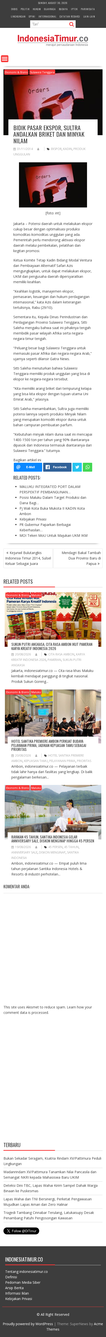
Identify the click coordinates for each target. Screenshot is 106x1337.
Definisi (11, 1277)
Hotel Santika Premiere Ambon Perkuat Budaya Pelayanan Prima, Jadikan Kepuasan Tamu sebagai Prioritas (48, 745)
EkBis (14, 9)
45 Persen (55, 847)
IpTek (74, 9)
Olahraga (50, 9)
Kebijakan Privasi (18, 1298)
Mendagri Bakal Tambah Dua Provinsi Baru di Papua (81, 558)
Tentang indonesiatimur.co (26, 1271)
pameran (54, 660)
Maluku (36, 595)
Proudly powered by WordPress (28, 1323)
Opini (32, 16)
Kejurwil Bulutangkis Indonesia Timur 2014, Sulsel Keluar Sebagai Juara (28, 558)
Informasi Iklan (17, 1293)
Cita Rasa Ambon (61, 654)
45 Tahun (71, 847)
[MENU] (4, 58)
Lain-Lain (89, 16)
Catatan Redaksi (70, 16)
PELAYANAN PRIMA (62, 761)
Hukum (37, 9)
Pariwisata (88, 9)
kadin (67, 149)
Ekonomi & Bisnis (16, 72)
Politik (25, 9)
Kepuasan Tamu (36, 761)
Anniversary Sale (24, 852)
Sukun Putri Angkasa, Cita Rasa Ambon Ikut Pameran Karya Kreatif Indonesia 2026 (51, 646)
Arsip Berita (14, 1287)
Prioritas (84, 761)
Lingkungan (18, 16)
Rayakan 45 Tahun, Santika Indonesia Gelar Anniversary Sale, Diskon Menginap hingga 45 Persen (52, 839)
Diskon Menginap (52, 852)
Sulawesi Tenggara (42, 72)
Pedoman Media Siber (22, 1282)
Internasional (47, 16)
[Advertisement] (53, 1082)
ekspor (56, 149)
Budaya (63, 9)
